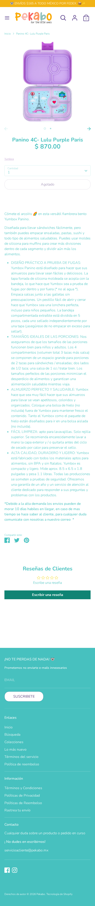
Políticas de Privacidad (22, 795)
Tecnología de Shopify (59, 894)
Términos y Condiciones (23, 788)
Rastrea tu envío (17, 810)
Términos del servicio (21, 756)
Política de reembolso (21, 764)
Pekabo (40, 894)
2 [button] (50, 128)
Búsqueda (12, 734)
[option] (47, 82)
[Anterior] (6, 129)
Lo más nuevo (15, 749)
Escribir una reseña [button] (47, 594)
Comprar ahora (47, 197)
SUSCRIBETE (24, 696)
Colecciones (13, 742)
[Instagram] (14, 870)
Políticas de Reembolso (23, 803)
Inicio (7, 33)
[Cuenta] (74, 16)
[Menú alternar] (6, 17)
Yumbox (9, 159)
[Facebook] (7, 870)
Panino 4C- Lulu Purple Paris (33, 33)
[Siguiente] (89, 129)
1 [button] (45, 128)
